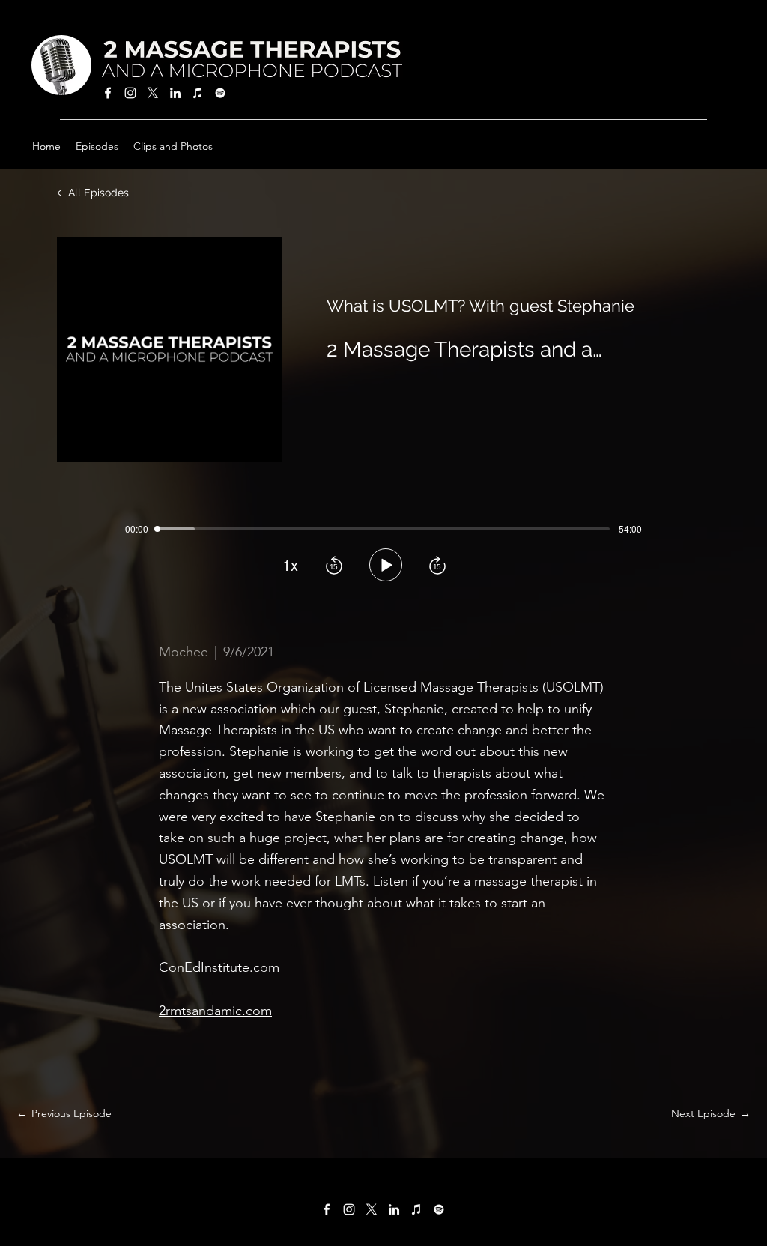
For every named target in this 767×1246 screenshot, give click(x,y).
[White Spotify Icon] (220, 92)
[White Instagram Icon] (130, 92)
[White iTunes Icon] (197, 92)
